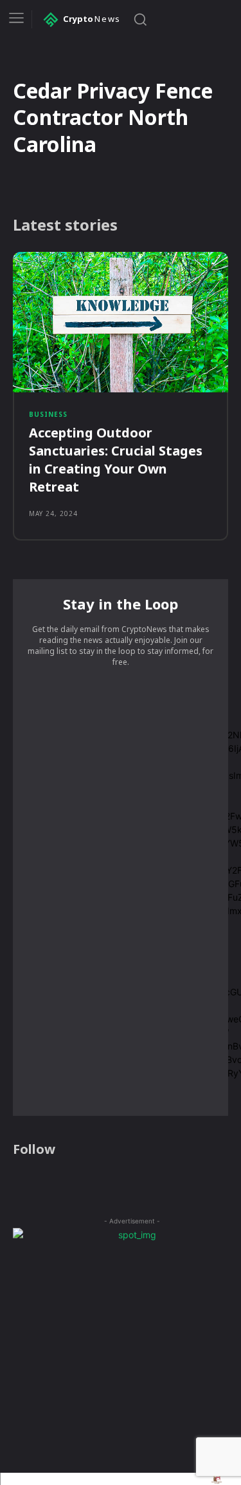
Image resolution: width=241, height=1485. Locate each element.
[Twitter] (70, 1182)
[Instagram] (45, 1182)
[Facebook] (20, 1182)
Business (48, 414)
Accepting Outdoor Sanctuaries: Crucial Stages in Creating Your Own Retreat (115, 459)
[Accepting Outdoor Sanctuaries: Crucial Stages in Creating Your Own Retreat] (120, 322)
